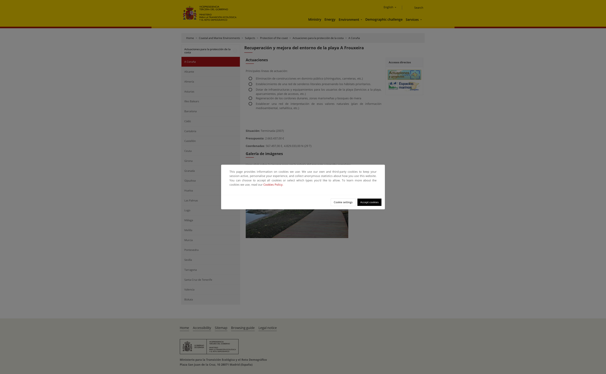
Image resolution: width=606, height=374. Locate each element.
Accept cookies (369, 202)
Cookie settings (343, 202)
